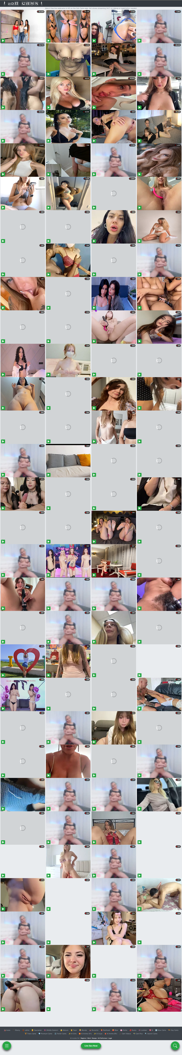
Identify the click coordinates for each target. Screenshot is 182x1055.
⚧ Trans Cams (30, 1034)
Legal (110, 1038)
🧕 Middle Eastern (51, 1030)
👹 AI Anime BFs (110, 1034)
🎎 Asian (7, 1030)
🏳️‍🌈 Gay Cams (173, 1030)
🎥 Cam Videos (125, 1034)
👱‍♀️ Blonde (83, 1030)
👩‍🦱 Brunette (93, 1030)
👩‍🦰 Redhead (105, 1030)
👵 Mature (64, 1030)
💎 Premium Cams (45, 1034)
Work (89, 1038)
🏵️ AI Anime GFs (85, 1034)
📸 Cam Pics (138, 1034)
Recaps (94, 1038)
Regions (83, 1038)
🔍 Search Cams (151, 1034)
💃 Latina (25, 1030)
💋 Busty (133, 1030)
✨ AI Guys (98, 1034)
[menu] (6, 1045)
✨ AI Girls (73, 1034)
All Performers (102, 1038)
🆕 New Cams (160, 1030)
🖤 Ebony (16, 1030)
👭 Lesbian (143, 1030)
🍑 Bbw (115, 1030)
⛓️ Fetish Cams (60, 1034)
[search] (175, 1045)
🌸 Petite (123, 1030)
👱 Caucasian (36, 1030)
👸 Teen (74, 1030)
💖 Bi (151, 1030)
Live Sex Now (91, 1045)
